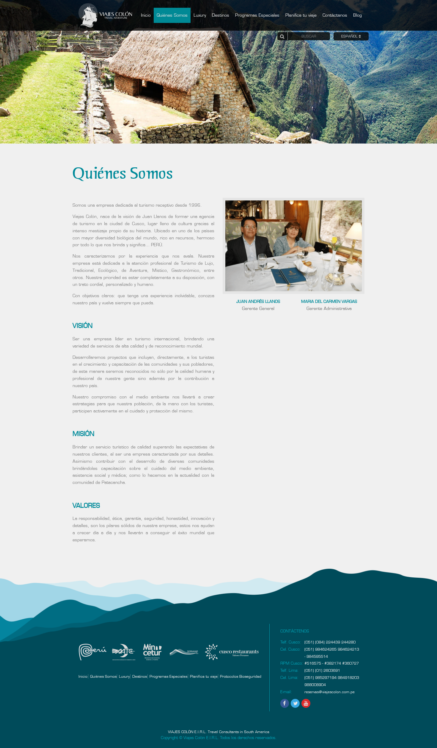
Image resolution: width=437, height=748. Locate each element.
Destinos (220, 15)
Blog (357, 15)
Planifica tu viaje (301, 15)
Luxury (200, 15)
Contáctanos (335, 15)
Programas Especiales (257, 15)
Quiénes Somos (172, 15)
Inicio (146, 15)
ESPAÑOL (350, 37)
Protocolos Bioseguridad (240, 676)
